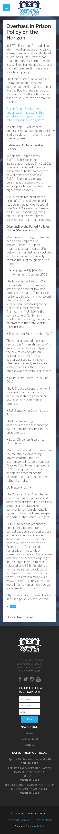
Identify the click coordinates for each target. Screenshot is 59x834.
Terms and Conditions (18, 819)
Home (29, 733)
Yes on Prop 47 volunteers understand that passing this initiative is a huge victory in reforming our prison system (25, 114)
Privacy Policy (45, 819)
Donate (29, 744)
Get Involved (29, 739)
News (13, 607)
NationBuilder (37, 826)
